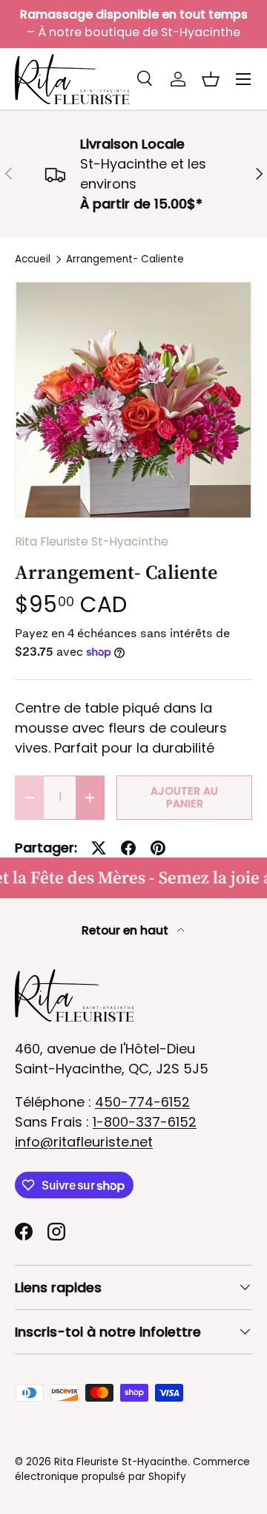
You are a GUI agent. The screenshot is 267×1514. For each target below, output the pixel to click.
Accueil (32, 259)
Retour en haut (126, 930)
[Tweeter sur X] (98, 848)
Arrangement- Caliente (125, 259)
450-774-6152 (142, 1102)
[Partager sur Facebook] (128, 848)
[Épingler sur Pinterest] (158, 848)
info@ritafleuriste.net (84, 1142)
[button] (210, 79)
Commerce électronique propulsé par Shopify (132, 1469)
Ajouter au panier (184, 797)
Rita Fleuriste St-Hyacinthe (91, 541)
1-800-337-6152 (145, 1122)
